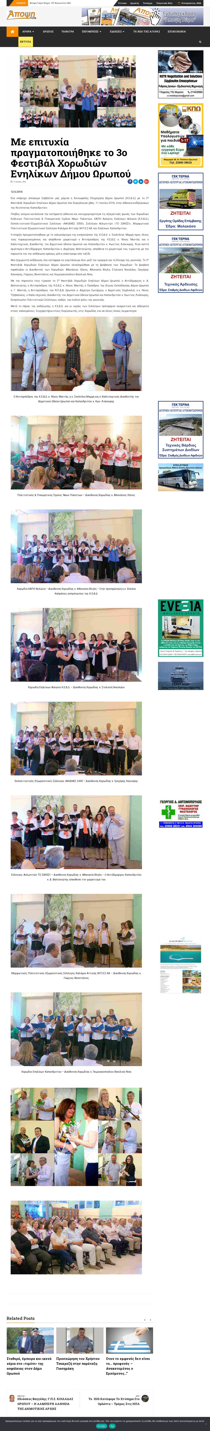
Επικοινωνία (177, 31)
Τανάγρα (147, 3)
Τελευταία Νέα (164, 3)
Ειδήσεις (116, 31)
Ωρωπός (134, 3)
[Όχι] (206, 1424)
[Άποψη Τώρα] (12, 32)
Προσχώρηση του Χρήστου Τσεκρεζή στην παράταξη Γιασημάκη (78, 1363)
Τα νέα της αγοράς (146, 31)
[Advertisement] (181, 347)
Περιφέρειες (90, 31)
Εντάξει (102, 1426)
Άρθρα (27, 31)
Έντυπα (122, 3)
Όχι (112, 1426)
